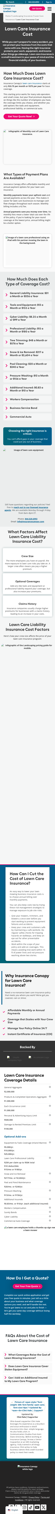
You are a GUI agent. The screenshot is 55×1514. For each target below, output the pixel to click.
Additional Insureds (13, 1199)
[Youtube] (37, 1507)
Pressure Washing (12, 1191)
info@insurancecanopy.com (30, 521)
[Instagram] (24, 1507)
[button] (27, 1087)
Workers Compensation (15, 1208)
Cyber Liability (11, 1216)
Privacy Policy (34, 1497)
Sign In (49, 2)
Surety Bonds (10, 1212)
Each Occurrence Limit (15, 1106)
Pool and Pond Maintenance (17, 1182)
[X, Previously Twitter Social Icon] (44, 1507)
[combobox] (14, 2)
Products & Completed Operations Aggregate (25, 1097)
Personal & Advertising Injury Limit (20, 1115)
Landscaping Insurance (22, 16)
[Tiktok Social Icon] (31, 1507)
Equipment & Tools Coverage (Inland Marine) (25, 1142)
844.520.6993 (33, 2)
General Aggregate (13, 1087)
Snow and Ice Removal (14, 1174)
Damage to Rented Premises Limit (20, 1124)
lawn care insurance (32, 83)
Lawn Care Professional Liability (19, 1158)
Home (8, 16)
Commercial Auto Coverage (17, 1221)
